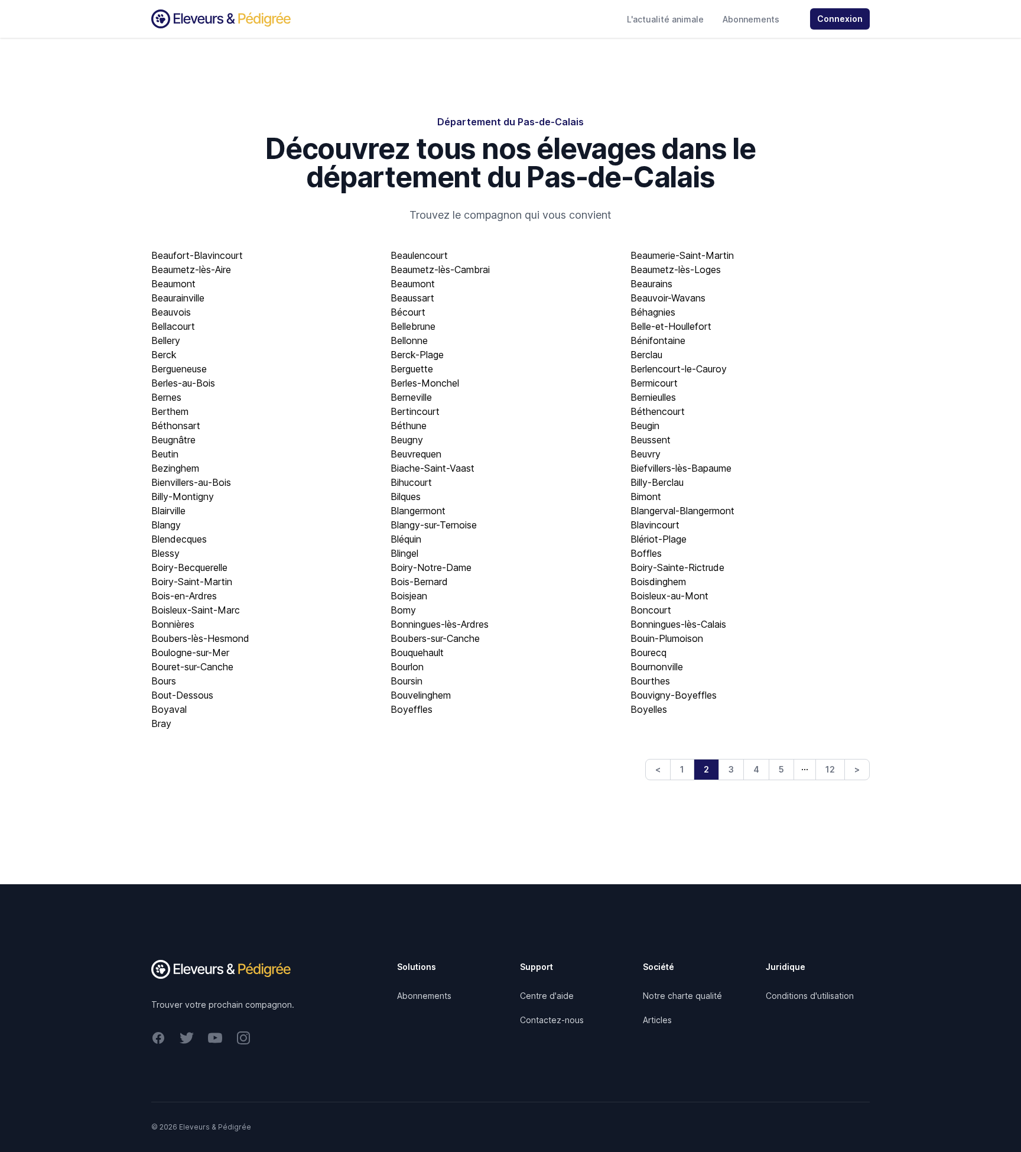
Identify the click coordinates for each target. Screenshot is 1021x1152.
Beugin (644, 425)
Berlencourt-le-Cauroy (678, 369)
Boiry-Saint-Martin (191, 582)
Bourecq (648, 652)
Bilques (406, 496)
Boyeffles (412, 709)
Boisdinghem (658, 582)
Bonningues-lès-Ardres (440, 624)
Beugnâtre (173, 440)
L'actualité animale (665, 19)
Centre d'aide (547, 996)
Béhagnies (652, 312)
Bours (163, 681)
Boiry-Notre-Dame (431, 567)
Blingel (404, 553)
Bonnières (172, 624)
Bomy (403, 610)
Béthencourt (657, 411)
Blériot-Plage (658, 539)
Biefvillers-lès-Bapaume (680, 468)
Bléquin (406, 539)
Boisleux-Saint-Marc (195, 610)
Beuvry (645, 454)
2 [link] (706, 769)
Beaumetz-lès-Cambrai (440, 269)
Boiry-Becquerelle (189, 567)
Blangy (166, 525)
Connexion (840, 19)
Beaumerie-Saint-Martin (682, 255)
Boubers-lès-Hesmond (200, 638)
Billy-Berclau (657, 482)
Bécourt (408, 312)
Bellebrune (413, 326)
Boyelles (648, 709)
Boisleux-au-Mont (669, 596)
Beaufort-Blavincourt (197, 255)
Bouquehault (417, 652)
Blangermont (418, 511)
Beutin (164, 454)
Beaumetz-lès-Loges (675, 269)
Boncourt (650, 610)
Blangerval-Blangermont (682, 511)
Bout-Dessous (182, 695)
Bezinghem (175, 468)
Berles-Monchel (425, 383)
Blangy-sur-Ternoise (434, 525)
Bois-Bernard (419, 582)
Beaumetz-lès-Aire (191, 269)
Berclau (646, 355)
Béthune (409, 425)
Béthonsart (175, 425)
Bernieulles (653, 397)
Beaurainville (177, 298)
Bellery (165, 340)
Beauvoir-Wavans (667, 298)
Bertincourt (415, 411)
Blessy (165, 553)
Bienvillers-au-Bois (191, 482)
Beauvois (171, 312)
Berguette (412, 369)
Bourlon (407, 667)
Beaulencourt (419, 255)
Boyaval (169, 709)
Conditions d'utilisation (810, 996)
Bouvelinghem (421, 695)
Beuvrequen (416, 454)
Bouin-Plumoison (666, 638)
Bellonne (409, 340)
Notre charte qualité (682, 996)
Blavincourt (654, 525)
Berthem (169, 411)
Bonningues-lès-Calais (678, 624)
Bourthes (650, 681)
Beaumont (173, 284)
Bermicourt (654, 383)
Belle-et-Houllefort (670, 326)
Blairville (168, 511)
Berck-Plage (417, 355)
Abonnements (751, 19)
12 (830, 769)
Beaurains (651, 284)
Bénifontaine (657, 340)
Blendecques (179, 539)
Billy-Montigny (182, 496)
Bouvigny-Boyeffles (673, 695)
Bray (161, 723)
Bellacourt (173, 326)
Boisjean (409, 596)
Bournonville (656, 667)
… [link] (804, 767)
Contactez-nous (552, 1020)
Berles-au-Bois (183, 383)
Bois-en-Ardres (184, 596)
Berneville (411, 397)
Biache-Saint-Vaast (432, 468)
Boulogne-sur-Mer (190, 652)
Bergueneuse (179, 369)
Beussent (650, 440)
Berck (164, 355)
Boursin (406, 681)
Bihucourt (411, 482)
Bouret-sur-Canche (192, 667)
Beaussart (412, 298)
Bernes (166, 397)
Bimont (645, 496)
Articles (657, 1020)
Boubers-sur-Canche (435, 638)
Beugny (407, 440)
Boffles (646, 553)
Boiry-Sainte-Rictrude (677, 567)
